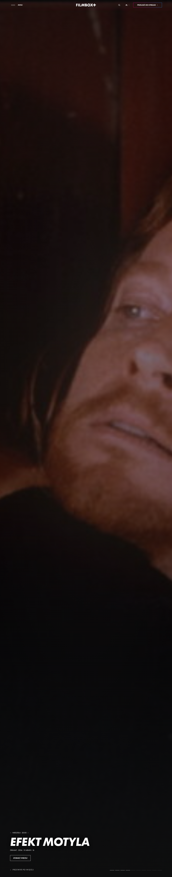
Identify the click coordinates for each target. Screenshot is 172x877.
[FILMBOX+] (86, 5)
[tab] (112, 870)
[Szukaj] (119, 5)
